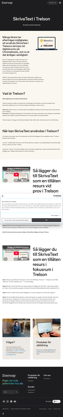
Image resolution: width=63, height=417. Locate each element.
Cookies (50, 408)
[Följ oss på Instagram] (7, 401)
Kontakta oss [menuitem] (52, 2)
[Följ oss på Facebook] (3, 401)
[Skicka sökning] (16, 392)
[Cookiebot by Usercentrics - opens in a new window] (54, 196)
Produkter (30, 380)
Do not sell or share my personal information (17, 220)
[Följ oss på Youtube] (15, 401)
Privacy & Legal (42, 408)
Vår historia (47, 378)
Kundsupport (31, 390)
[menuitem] (3, 413)
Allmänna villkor (57, 408)
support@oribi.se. (11, 354)
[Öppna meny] (60, 3)
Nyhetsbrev (31, 392)
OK (46, 220)
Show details (54, 215)
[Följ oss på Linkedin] (11, 401)
